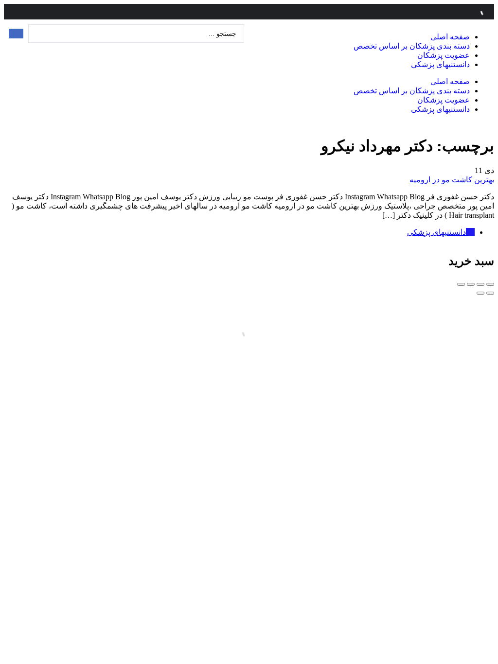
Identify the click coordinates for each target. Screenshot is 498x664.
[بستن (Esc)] (490, 284)
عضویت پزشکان (443, 55)
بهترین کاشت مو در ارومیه (451, 179)
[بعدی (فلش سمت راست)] (480, 293)
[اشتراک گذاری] (480, 284)
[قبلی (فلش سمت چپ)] (490, 293)
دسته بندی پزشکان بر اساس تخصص (412, 46)
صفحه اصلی (450, 37)
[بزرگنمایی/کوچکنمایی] (461, 284)
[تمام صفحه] (471, 284)
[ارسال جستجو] (16, 33)
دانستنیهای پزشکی (440, 64)
